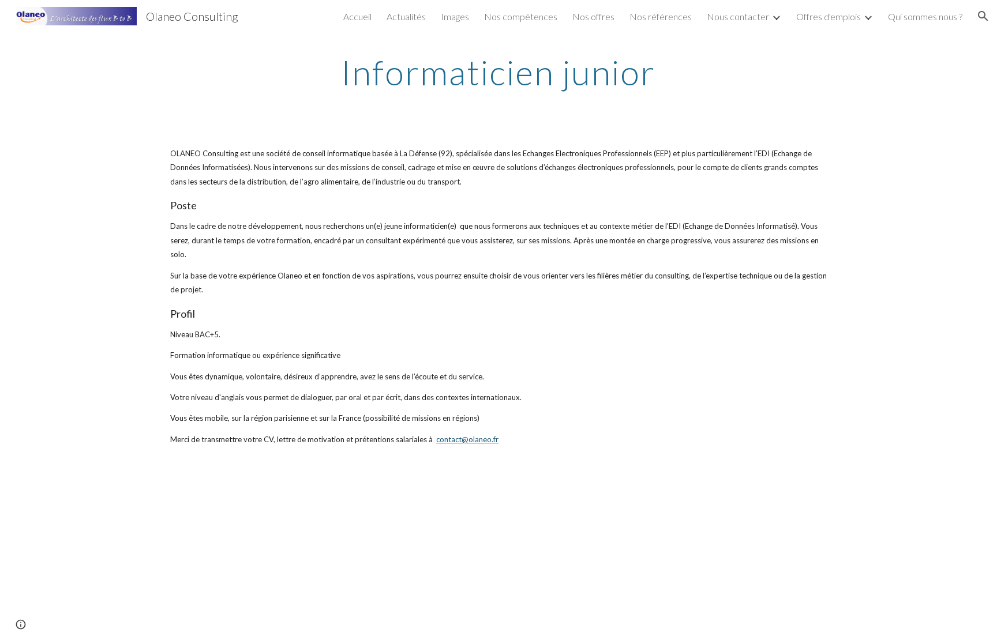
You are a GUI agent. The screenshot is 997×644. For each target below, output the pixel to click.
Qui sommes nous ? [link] (925, 16)
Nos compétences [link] (520, 16)
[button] (983, 16)
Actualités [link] (406, 16)
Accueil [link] (357, 16)
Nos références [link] (660, 16)
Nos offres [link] (593, 16)
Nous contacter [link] (738, 16)
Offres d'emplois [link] (828, 16)
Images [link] (455, 16)
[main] (498, 72)
